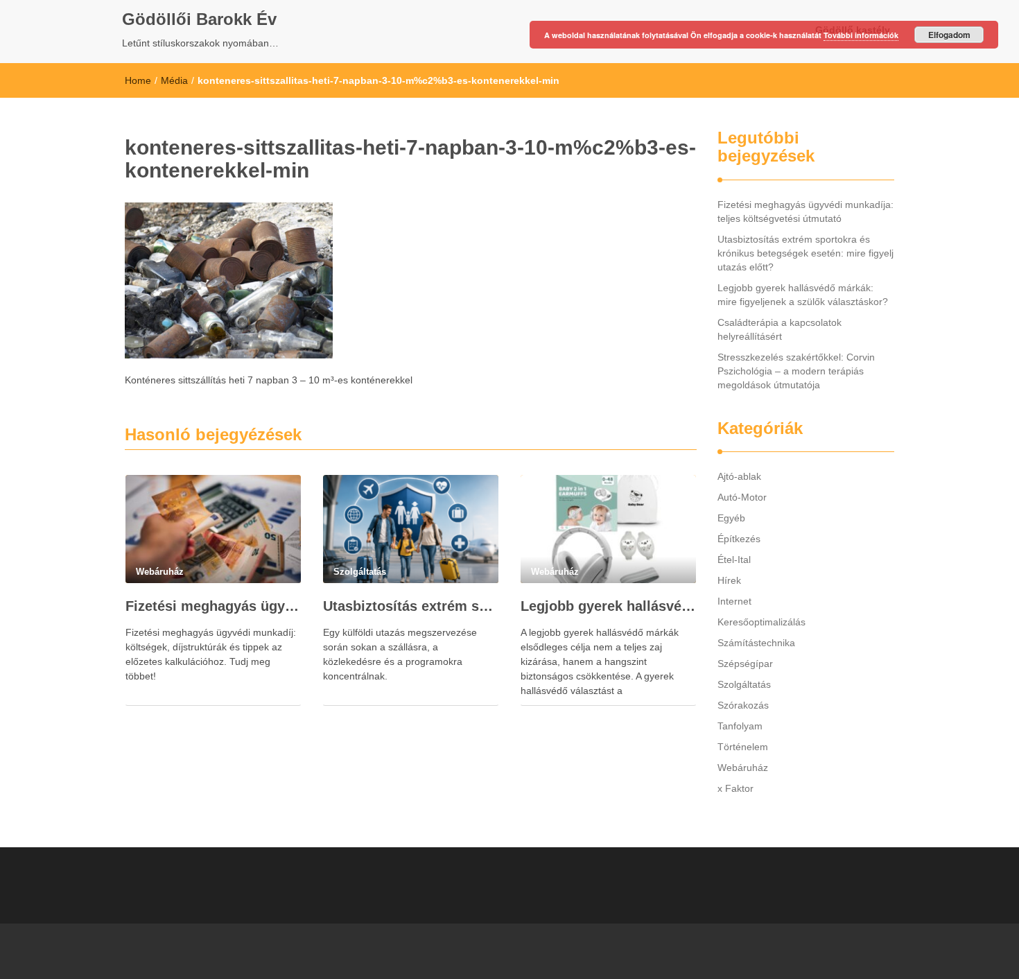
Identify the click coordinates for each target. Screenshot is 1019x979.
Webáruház (742, 767)
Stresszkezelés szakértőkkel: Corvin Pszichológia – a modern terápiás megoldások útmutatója (796, 371)
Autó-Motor (742, 497)
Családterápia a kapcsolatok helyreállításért (779, 329)
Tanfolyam (740, 725)
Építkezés (738, 538)
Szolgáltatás (744, 684)
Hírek (729, 580)
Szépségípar (745, 663)
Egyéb (731, 517)
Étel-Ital (734, 559)
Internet (734, 601)
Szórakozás (743, 705)
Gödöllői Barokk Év (199, 19)
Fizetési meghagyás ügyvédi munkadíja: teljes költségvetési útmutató (213, 606)
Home (138, 80)
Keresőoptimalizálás (761, 621)
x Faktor (735, 788)
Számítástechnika (756, 642)
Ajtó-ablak (739, 476)
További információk (861, 35)
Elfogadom (949, 34)
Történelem (742, 746)
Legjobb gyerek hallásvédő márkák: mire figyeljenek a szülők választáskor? (608, 606)
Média (174, 80)
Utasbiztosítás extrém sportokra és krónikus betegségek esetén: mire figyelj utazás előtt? (410, 606)
